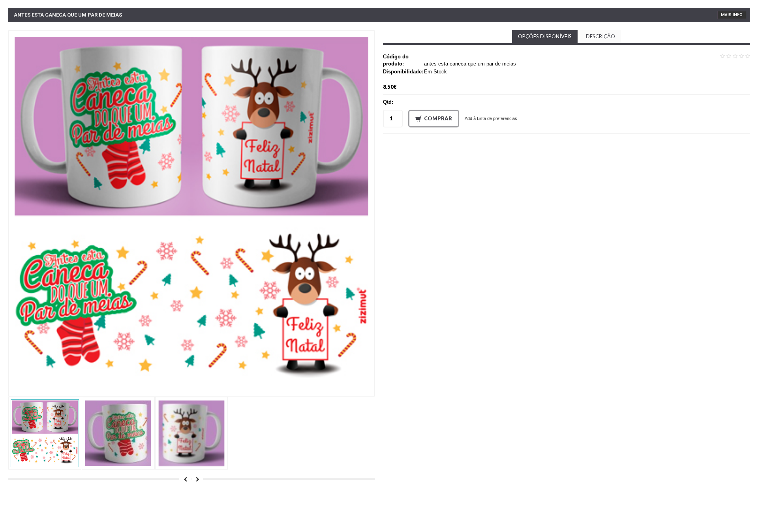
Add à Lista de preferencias (491, 118)
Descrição (600, 36)
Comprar (438, 118)
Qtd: (388, 102)
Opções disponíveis (545, 36)
